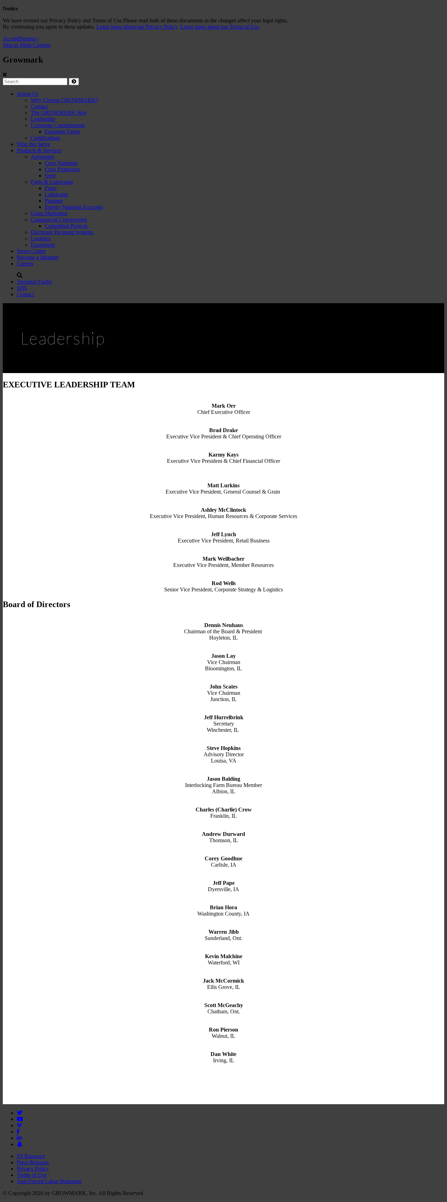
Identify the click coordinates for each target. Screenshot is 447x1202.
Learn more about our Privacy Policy (136, 27)
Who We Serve (33, 144)
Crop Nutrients (61, 163)
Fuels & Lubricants (52, 182)
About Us (27, 94)
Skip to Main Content (26, 45)
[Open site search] (19, 275)
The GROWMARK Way (59, 113)
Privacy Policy (33, 1169)
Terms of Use (31, 1175)
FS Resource (31, 1156)
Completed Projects (66, 226)
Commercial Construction (59, 220)
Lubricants (56, 194)
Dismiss (27, 39)
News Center (31, 251)
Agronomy (43, 157)
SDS (22, 288)
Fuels (51, 188)
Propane (54, 201)
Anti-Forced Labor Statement (49, 1181)
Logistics (41, 238)
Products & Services (39, 150)
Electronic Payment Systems (62, 232)
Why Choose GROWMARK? (64, 100)
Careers (25, 264)
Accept (11, 39)
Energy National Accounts (74, 207)
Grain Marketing (49, 213)
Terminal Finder (34, 282)
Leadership (43, 119)
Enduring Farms (62, 131)
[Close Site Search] (5, 75)
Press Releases (33, 1162)
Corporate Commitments (58, 125)
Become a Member (38, 257)
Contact (39, 106)
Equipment (43, 245)
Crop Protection (62, 169)
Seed (50, 176)
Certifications (45, 138)
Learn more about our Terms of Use (219, 27)
